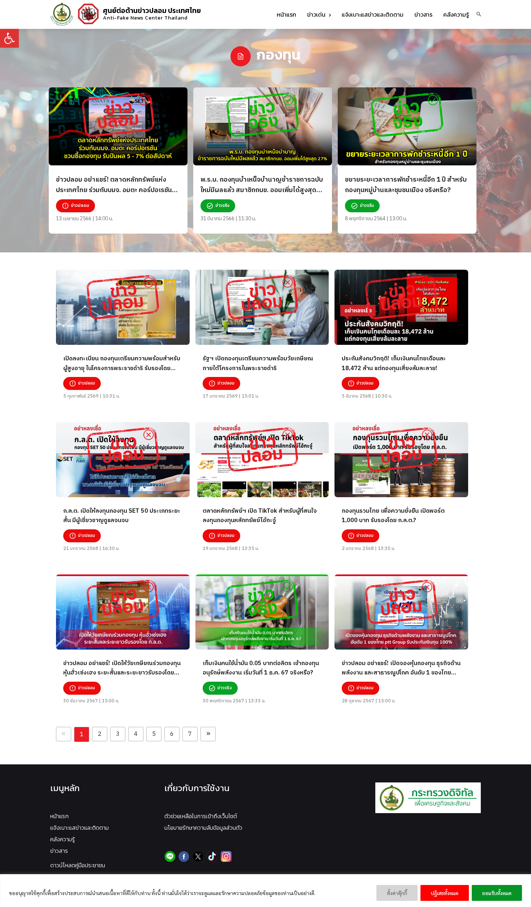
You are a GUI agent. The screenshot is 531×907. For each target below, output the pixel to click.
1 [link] (81, 734)
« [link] (63, 734)
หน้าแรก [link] (59, 816)
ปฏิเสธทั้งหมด (444, 893)
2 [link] (100, 734)
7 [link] (190, 734)
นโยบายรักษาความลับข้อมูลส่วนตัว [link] (203, 827)
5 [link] (154, 734)
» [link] (208, 734)
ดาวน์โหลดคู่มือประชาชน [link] (77, 865)
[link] (9, 38)
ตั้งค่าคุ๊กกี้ (397, 893)
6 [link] (172, 734)
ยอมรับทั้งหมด (496, 893)
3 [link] (118, 734)
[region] (265, 890)
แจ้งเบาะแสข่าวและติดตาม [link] (79, 827)
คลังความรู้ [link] (62, 839)
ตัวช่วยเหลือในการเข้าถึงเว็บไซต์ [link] (200, 816)
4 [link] (136, 734)
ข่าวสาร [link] (59, 850)
